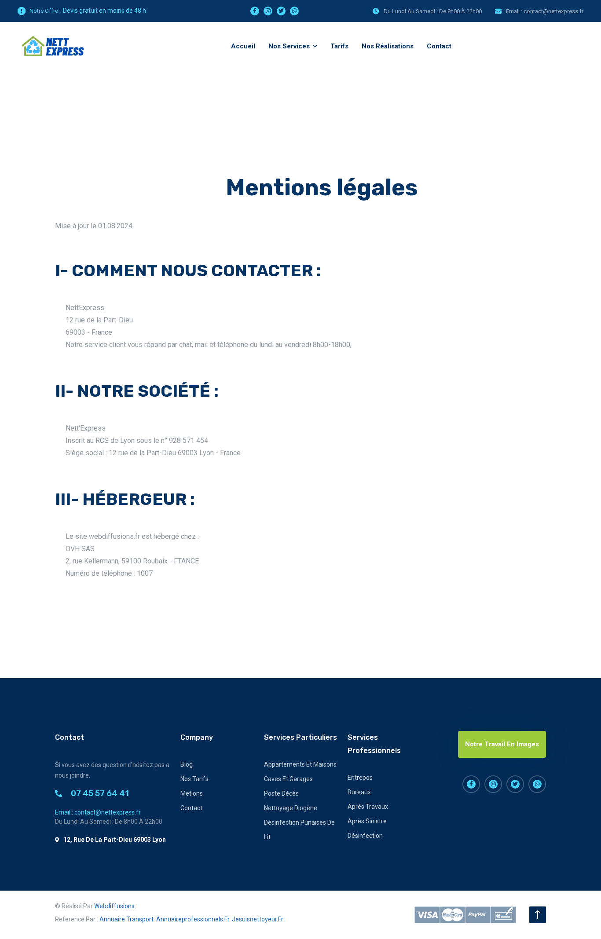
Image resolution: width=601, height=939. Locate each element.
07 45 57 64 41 (100, 793)
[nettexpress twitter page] (281, 11)
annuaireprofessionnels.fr (192, 919)
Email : (544, 11)
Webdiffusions (114, 906)
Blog (186, 764)
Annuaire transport (126, 919)
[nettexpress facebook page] (254, 11)
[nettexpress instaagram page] (268, 11)
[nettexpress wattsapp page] (294, 11)
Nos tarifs (194, 778)
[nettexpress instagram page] (493, 784)
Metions (191, 793)
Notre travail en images (502, 744)
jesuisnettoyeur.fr (257, 919)
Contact (191, 807)
